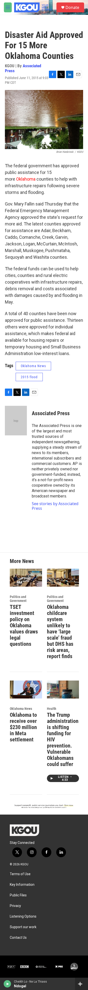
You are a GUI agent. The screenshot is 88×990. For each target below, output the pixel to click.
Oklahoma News (33, 366)
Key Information (22, 885)
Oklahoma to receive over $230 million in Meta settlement (23, 727)
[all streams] (81, 984)
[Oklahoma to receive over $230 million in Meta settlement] (26, 690)
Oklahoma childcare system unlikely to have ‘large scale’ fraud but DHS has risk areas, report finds (60, 631)
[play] (7, 983)
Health (51, 709)
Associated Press (23, 68)
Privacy (15, 906)
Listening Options (23, 916)
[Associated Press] (16, 420)
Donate (72, 7)
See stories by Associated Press (55, 506)
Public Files (18, 895)
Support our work (23, 927)
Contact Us (18, 937)
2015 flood (29, 377)
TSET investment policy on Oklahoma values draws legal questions (24, 625)
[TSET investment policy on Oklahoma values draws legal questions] (26, 578)
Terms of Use (20, 874)
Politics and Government (18, 599)
